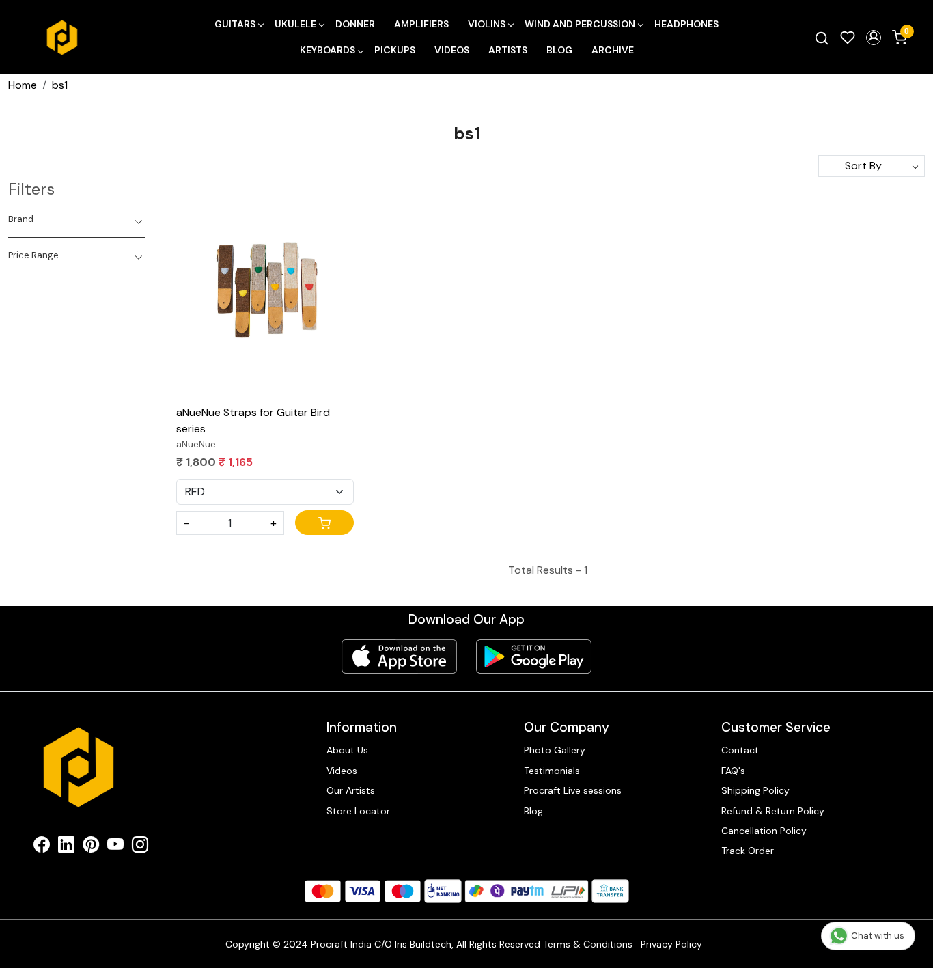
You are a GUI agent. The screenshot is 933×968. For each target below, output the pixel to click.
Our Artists (350, 790)
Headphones (686, 24)
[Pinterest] (91, 847)
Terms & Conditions (587, 944)
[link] (822, 37)
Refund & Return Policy (772, 811)
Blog (559, 50)
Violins (486, 24)
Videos (451, 50)
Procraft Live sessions (573, 790)
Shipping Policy (755, 790)
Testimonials (552, 770)
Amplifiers (421, 24)
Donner (355, 24)
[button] (874, 37)
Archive (612, 50)
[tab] (76, 219)
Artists (507, 50)
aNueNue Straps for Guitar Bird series (253, 420)
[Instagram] (140, 847)
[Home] (62, 37)
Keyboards (327, 50)
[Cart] (324, 522)
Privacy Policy (671, 944)
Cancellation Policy (764, 831)
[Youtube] (115, 847)
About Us (347, 750)
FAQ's (733, 770)
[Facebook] (42, 847)
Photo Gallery (554, 750)
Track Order (747, 850)
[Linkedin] (66, 847)
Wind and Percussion (580, 24)
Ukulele (295, 24)
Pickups (394, 50)
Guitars (234, 24)
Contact (740, 750)
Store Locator (358, 811)
